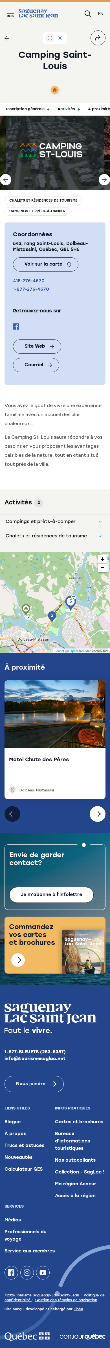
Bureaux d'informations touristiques (72, 1141)
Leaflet (59, 650)
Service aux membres (30, 1251)
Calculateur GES (24, 1169)
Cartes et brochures (79, 1122)
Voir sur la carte (43, 264)
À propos (15, 1134)
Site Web (35, 346)
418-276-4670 (29, 280)
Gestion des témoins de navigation (66, 1300)
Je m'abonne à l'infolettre (51, 895)
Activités (66, 109)
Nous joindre (30, 1084)
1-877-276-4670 (31, 289)
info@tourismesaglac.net (35, 1059)
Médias (13, 1220)
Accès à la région (75, 1196)
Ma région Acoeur (75, 1184)
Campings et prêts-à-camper (37, 211)
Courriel (34, 365)
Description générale (25, 109)
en (100, 13)
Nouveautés (18, 1157)
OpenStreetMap (80, 650)
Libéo (78, 1309)
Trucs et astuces (24, 1146)
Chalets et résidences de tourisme (43, 200)
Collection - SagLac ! (79, 1172)
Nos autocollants (75, 1160)
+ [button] (102, 559)
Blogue (13, 1122)
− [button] (102, 567)
